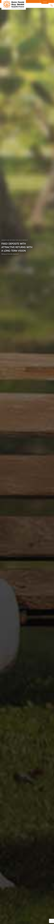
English (45, 1)
